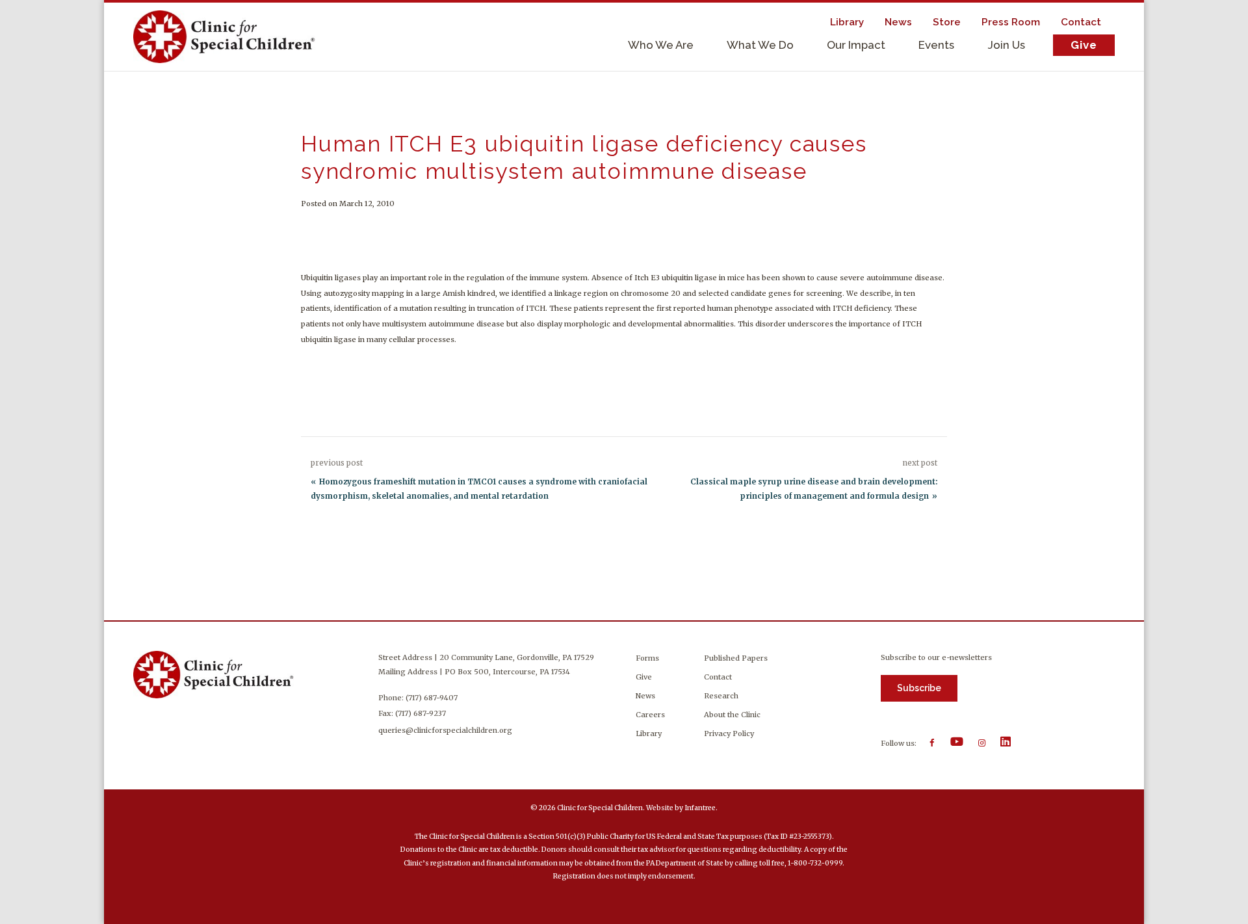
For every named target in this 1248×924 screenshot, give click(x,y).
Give (1084, 44)
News (898, 22)
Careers (650, 714)
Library (847, 22)
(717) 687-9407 (432, 697)
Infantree (700, 808)
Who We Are (661, 44)
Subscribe (919, 688)
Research (721, 695)
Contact (1081, 22)
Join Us (1006, 44)
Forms (647, 658)
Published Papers (736, 658)
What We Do (760, 44)
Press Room (1011, 22)
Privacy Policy (729, 733)
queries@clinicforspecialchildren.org (445, 730)
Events (936, 44)
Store (947, 22)
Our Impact (856, 44)
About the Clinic (732, 714)
